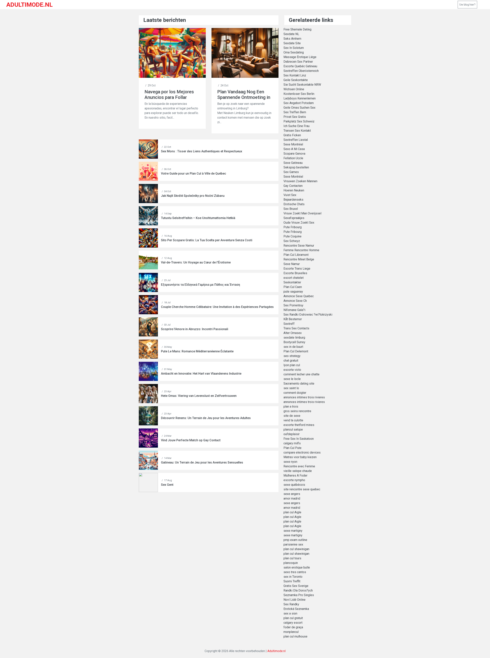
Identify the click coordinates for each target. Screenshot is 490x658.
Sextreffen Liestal (295, 140)
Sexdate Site (292, 43)
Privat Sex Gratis (294, 117)
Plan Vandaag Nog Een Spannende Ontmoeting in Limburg (243, 94)
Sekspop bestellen (296, 167)
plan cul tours (292, 558)
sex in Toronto (292, 576)
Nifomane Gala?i (294, 310)
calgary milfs (292, 443)
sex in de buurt (293, 347)
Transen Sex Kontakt (297, 130)
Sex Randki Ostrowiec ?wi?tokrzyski (307, 314)
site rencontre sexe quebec (301, 489)
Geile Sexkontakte (295, 80)
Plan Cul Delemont (295, 351)
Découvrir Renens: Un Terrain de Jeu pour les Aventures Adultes (206, 418)
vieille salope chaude (297, 471)
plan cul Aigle (292, 512)
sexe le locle (292, 379)
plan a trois (290, 406)
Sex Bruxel (290, 209)
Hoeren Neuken (293, 190)
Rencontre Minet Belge (298, 259)
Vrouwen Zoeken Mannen (300, 181)
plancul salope (293, 429)
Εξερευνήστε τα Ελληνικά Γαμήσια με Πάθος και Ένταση (200, 284)
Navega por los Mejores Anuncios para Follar (169, 94)
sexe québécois (294, 485)
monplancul (291, 632)
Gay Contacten (293, 186)
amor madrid (291, 498)
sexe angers (291, 494)
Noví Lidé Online (294, 599)
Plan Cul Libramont (296, 255)
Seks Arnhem (292, 38)
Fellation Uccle (293, 158)
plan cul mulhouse (295, 636)
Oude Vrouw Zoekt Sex (298, 222)
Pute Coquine (292, 236)
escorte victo (292, 370)
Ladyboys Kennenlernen (299, 98)
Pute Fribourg (292, 227)
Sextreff (289, 324)
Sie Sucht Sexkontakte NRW (302, 84)
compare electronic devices (302, 452)
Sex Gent (167, 485)
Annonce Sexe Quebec (298, 296)
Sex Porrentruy (293, 305)
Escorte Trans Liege (296, 268)
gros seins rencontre (297, 411)
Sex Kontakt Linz (294, 75)
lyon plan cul (291, 365)
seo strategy (292, 356)
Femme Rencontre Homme (301, 250)
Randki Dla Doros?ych (298, 590)
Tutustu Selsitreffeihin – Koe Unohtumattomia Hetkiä (198, 218)
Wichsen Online (293, 89)
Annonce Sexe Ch (295, 301)
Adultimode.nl (276, 651)
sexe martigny (292, 530)
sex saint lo (291, 388)
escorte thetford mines (298, 425)
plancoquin (290, 563)
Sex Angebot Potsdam (298, 103)
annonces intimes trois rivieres (304, 397)
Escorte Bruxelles (295, 273)
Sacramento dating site (298, 383)
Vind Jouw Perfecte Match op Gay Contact (190, 440)
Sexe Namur (291, 264)
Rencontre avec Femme (299, 466)
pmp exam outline (295, 540)
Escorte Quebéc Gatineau (300, 66)
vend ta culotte (293, 420)
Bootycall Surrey (294, 342)
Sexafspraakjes (293, 218)
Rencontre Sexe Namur (298, 245)
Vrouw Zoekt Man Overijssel (302, 213)
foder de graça (293, 627)
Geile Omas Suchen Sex (299, 107)
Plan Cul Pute (292, 448)
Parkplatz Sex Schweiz (298, 121)
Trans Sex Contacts (296, 328)
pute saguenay (293, 291)
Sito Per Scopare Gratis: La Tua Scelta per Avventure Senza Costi (206, 240)
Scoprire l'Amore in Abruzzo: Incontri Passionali (194, 329)
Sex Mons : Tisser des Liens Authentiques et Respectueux (201, 151)
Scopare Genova (294, 153)
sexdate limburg (294, 337)
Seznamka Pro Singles (298, 595)
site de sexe (291, 416)
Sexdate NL (291, 34)
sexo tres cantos (294, 572)
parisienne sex (293, 544)
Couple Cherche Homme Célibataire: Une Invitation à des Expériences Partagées (217, 307)
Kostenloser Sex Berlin (298, 94)
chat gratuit (290, 360)
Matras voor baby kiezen (300, 457)
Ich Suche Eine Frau (296, 126)
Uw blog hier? (467, 4)
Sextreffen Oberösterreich (301, 71)
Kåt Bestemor (292, 319)
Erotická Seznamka (296, 609)
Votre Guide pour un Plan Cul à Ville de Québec (193, 173)
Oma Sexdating (293, 52)
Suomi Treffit (291, 581)
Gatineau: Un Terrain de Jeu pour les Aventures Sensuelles (202, 462)
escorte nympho (294, 480)
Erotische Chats (294, 204)
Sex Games (291, 172)
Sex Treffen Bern (294, 112)
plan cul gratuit (293, 618)
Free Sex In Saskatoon (298, 439)
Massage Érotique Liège (299, 57)
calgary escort (292, 622)
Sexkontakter (292, 282)
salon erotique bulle (296, 567)
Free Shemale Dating (297, 29)
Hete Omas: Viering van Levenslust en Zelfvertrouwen (199, 396)
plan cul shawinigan (296, 549)
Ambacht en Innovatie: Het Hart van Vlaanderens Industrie (201, 373)
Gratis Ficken (292, 135)
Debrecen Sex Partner (298, 61)
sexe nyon (290, 462)
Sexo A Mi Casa (294, 149)
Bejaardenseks (293, 199)
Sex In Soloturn (293, 48)
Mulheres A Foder (295, 475)
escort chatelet (293, 278)
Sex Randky (291, 604)
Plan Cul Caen (292, 287)
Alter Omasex (292, 333)
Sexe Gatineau (293, 163)
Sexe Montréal (293, 144)
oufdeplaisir (291, 434)
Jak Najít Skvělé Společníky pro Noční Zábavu (193, 196)
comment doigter (294, 393)
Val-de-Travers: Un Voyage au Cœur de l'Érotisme (196, 262)
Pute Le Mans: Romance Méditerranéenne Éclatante (197, 351)
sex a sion (290, 613)
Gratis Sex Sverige (295, 586)
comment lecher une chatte (301, 374)
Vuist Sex (289, 195)
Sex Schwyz (291, 241)
